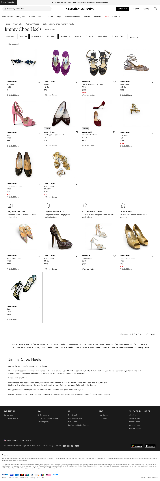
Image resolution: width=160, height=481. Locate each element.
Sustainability (134, 418)
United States (24, 478)
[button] (155, 8)
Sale (107, 16)
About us (132, 415)
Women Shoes (32, 23)
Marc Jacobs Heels (64, 347)
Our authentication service (48, 418)
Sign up (146, 8)
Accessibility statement (12, 446)
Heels (44, 23)
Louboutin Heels (57, 344)
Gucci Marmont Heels (21, 347)
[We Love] (103, 16)
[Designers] (27, 16)
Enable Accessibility (8, 2)
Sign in (136, 8)
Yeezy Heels (143, 347)
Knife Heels (17, 344)
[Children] (55, 16)
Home (7, 23)
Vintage (87, 16)
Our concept (8, 415)
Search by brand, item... (16, 8)
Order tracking (43, 415)
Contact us (103, 418)
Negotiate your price (16, 211)
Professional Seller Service (78, 425)
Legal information (28, 446)
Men (40, 16)
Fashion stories (135, 428)
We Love (97, 16)
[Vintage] (92, 16)
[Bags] (62, 16)
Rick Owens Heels (98, 347)
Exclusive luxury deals (92, 211)
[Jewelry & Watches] (82, 16)
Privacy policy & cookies (52, 446)
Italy (43, 478)
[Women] (36, 16)
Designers (20, 16)
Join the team (134, 425)
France (4, 478)
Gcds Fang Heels (123, 344)
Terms (39, 446)
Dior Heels (87, 344)
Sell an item (122, 8)
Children (49, 16)
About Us (116, 16)
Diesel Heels (74, 344)
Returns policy (43, 422)
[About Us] (122, 16)
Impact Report (134, 422)
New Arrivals (7, 16)
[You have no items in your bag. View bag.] (155, 8)
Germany (32, 478)
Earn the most (126, 211)
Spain (38, 478)
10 (147, 334)
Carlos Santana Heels (36, 344)
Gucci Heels (139, 344)
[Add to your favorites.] (39, 81)
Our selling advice (75, 418)
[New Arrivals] (14, 16)
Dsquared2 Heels (103, 344)
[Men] (44, 16)
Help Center (103, 415)
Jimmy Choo (18, 23)
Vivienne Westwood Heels (122, 347)
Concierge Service (11, 418)
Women (31, 16)
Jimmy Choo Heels (43, 347)
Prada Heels (81, 347)
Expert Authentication (54, 211)
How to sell (72, 415)
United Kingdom (13, 478)
